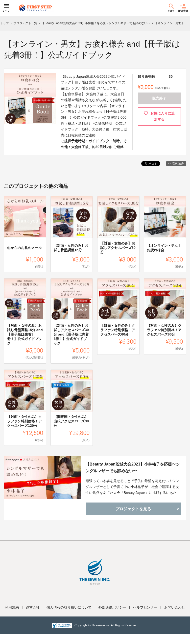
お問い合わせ (174, 607)
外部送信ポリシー (112, 607)
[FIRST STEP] (35, 8)
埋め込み (178, 163)
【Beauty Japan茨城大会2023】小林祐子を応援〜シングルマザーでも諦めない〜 (133, 467)
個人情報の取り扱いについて (69, 607)
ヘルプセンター (145, 607)
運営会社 (33, 607)
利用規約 (12, 607)
